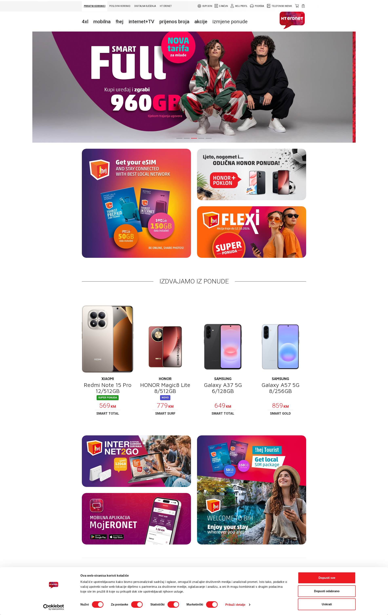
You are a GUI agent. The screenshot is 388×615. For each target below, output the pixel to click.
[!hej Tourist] (251, 489)
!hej (119, 21)
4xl (85, 21)
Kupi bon (207, 6)
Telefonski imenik (282, 6)
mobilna (102, 21)
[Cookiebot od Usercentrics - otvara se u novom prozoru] (53, 607)
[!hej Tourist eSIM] (136, 203)
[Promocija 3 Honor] (251, 174)
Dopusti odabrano (327, 591)
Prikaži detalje (235, 604)
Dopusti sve (326, 577)
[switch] (137, 604)
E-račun (223, 6)
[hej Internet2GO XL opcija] (136, 461)
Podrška (259, 6)
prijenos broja (174, 21)
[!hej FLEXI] (251, 232)
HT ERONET (166, 6)
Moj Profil (241, 6)
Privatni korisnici (94, 6)
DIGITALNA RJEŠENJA (145, 6)
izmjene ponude (230, 21)
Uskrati (327, 604)
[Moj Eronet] (136, 518)
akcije (200, 21)
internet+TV (141, 21)
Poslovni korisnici (119, 6)
